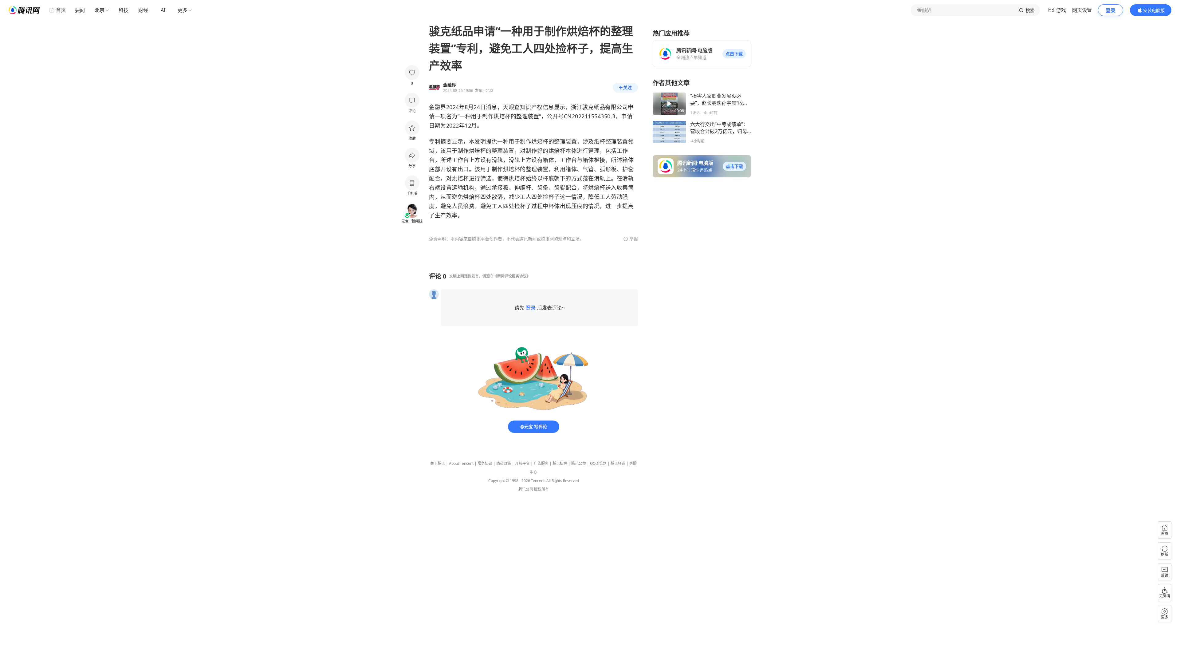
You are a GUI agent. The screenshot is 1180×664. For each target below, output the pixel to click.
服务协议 (485, 463)
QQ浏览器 (598, 463)
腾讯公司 (525, 489)
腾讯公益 (578, 463)
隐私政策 (503, 463)
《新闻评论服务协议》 (512, 276)
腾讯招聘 (560, 463)
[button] (734, 53)
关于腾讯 (437, 463)
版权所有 (541, 489)
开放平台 (522, 463)
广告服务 (541, 463)
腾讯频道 (618, 463)
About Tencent (461, 463)
